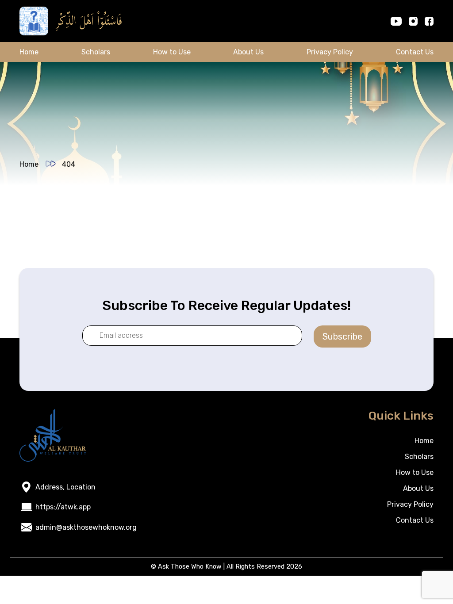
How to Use (172, 52)
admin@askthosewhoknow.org (86, 527)
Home (28, 52)
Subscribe (342, 336)
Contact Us (415, 52)
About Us (248, 52)
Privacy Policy (330, 52)
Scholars (95, 52)
